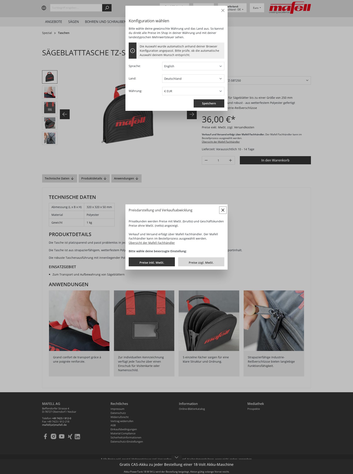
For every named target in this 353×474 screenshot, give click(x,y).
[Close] (223, 10)
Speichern (209, 103)
